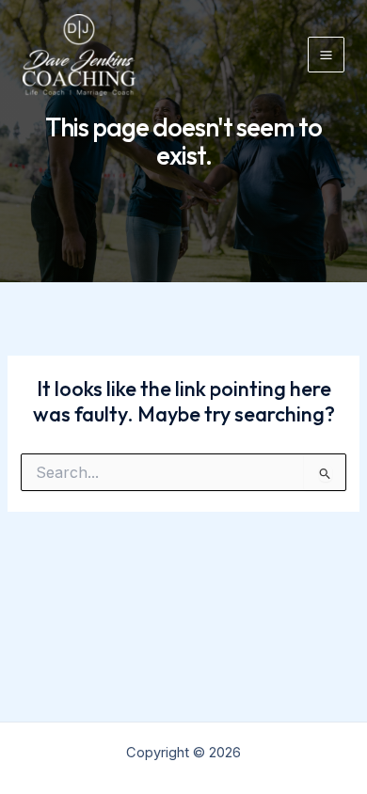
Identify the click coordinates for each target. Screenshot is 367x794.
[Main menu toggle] (326, 55)
